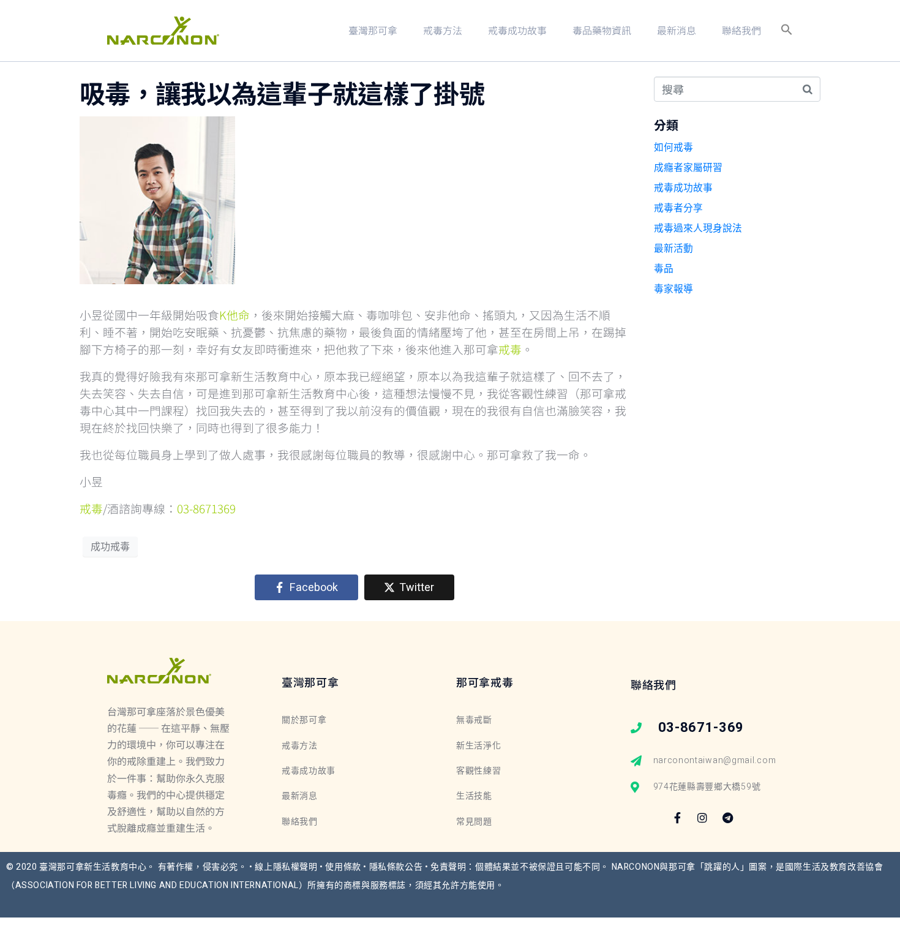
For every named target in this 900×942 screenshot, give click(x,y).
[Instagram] (702, 817)
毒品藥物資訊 (601, 30)
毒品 (663, 269)
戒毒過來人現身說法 (698, 228)
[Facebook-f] (677, 817)
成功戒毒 (110, 547)
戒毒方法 (442, 30)
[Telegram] (728, 817)
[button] (787, 31)
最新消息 (676, 30)
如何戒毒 (673, 147)
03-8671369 (206, 508)
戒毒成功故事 (517, 30)
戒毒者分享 (678, 208)
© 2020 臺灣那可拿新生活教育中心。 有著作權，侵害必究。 (127, 867)
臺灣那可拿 (372, 30)
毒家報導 (673, 289)
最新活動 (673, 248)
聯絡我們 (741, 30)
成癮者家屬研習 (688, 167)
